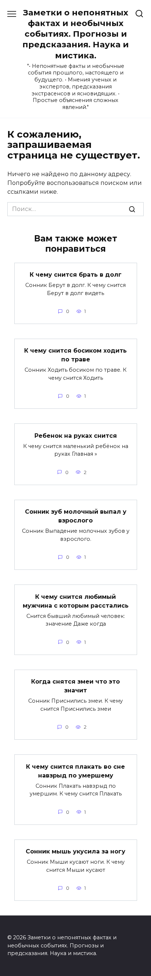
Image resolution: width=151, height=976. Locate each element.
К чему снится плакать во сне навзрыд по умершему (75, 771)
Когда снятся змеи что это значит (75, 686)
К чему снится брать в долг (76, 274)
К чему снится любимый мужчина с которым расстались (76, 601)
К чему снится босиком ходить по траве (75, 355)
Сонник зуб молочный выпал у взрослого (75, 516)
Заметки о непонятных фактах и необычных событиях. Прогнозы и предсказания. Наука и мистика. (75, 34)
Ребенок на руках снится (75, 435)
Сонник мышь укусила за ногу (75, 851)
